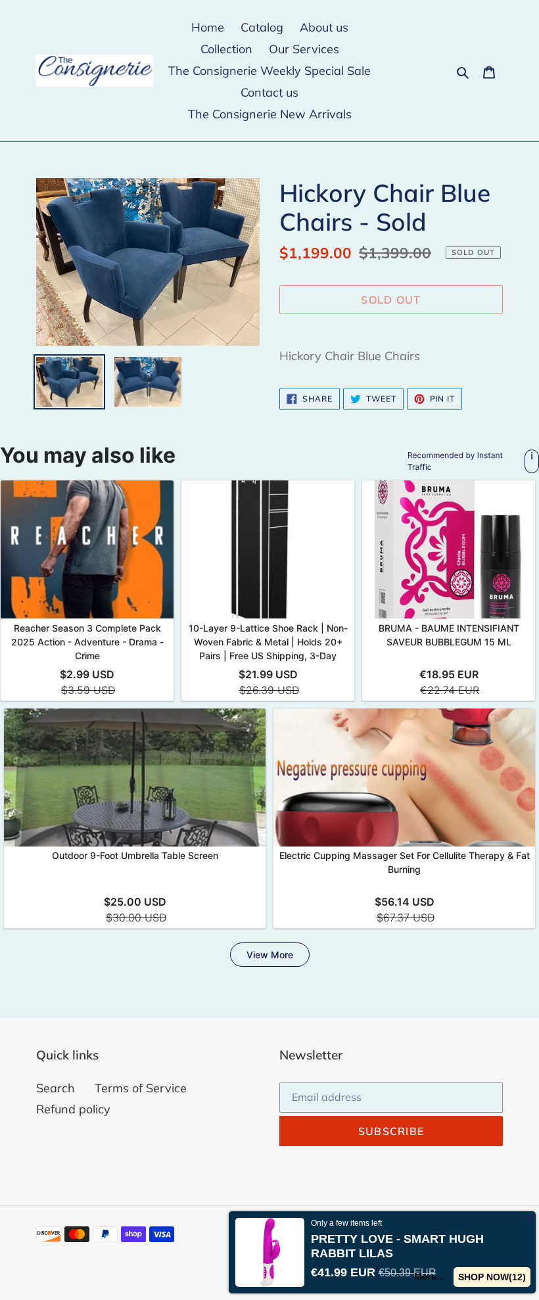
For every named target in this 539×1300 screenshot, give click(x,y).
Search (55, 1088)
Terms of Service (141, 1088)
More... (429, 1276)
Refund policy (73, 1109)
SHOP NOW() (492, 1277)
